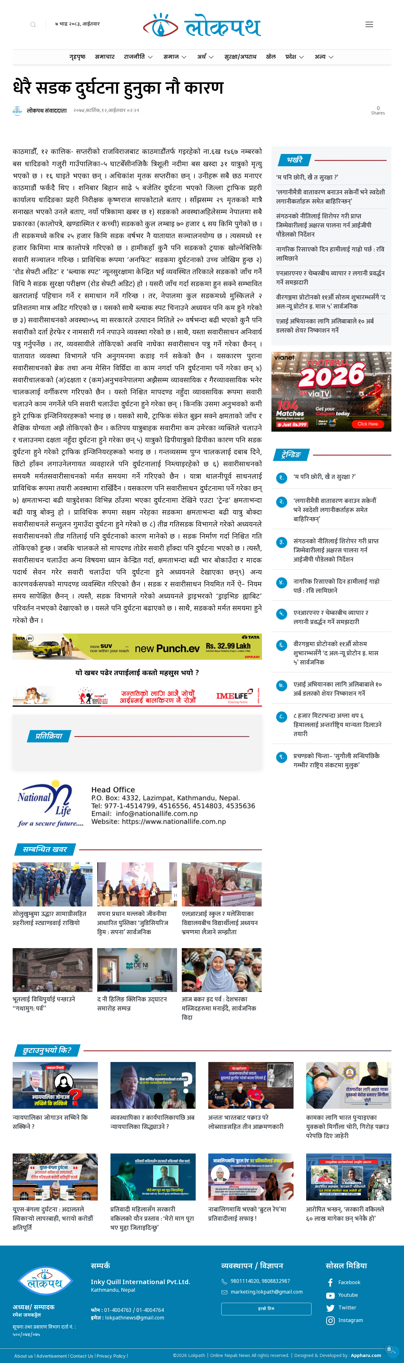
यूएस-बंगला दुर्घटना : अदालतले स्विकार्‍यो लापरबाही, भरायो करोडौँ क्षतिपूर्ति (53, 1218)
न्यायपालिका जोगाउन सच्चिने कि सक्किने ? (50, 1122)
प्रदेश (290, 57)
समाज (171, 57)
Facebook (349, 1283)
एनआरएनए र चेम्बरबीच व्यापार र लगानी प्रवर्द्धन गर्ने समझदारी (330, 278)
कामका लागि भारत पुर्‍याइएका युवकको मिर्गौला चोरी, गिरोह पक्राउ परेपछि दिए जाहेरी (347, 1127)
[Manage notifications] (389, 1349)
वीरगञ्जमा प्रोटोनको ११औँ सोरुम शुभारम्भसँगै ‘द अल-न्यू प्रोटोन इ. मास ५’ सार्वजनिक (330, 302)
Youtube (348, 1295)
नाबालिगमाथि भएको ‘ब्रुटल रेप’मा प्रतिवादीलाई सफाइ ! (247, 1214)
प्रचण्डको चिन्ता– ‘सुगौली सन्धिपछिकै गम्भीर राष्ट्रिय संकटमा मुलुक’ (337, 761)
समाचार (105, 57)
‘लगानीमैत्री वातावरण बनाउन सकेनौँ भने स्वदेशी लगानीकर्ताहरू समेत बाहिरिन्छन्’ (330, 197)
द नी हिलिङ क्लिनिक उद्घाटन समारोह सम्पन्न (132, 1004)
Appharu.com (366, 1356)
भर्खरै (294, 161)
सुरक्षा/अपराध (240, 57)
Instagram (350, 1321)
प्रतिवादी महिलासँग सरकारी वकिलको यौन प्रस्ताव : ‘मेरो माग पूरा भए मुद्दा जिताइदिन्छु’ (152, 1218)
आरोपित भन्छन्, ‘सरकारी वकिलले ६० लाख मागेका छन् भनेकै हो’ (345, 1214)
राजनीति (134, 57)
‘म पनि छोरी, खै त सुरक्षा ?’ (307, 177)
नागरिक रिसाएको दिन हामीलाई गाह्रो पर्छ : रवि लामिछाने (330, 254)
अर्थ (201, 57)
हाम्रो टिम (266, 1309)
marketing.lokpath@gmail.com (267, 1292)
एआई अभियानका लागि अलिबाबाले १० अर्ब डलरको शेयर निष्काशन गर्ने (325, 326)
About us (23, 1356)
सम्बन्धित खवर (44, 850)
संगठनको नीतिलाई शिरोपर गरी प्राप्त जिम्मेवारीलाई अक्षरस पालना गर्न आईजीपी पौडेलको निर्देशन (323, 225)
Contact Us (81, 1356)
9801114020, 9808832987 (260, 1281)
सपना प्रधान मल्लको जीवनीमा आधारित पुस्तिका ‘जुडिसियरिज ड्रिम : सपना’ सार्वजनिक (132, 923)
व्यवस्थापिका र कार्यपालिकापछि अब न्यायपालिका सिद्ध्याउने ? (152, 1122)
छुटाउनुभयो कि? (47, 1051)
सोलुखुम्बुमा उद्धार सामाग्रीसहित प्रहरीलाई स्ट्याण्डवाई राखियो (49, 919)
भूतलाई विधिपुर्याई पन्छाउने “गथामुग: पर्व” (44, 1004)
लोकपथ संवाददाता (47, 111)
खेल (271, 57)
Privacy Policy (111, 1356)
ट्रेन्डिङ (291, 455)
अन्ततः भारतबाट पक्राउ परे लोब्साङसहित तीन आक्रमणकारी (245, 1122)
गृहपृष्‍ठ (77, 57)
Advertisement (51, 1356)
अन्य (320, 57)
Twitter (347, 1308)
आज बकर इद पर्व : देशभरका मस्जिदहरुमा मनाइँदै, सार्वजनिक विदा (219, 1008)
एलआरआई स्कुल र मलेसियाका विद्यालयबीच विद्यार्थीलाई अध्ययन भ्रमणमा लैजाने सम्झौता (220, 923)
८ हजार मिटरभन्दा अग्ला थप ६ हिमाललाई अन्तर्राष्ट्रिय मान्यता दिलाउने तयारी (338, 725)
